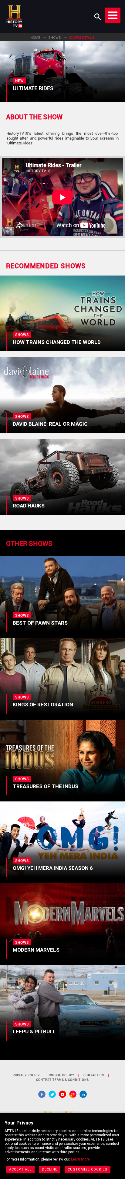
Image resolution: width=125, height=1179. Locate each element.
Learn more (80, 1159)
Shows (54, 38)
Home (35, 38)
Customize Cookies (87, 1169)
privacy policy (26, 1075)
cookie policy (61, 1075)
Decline (49, 1169)
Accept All (20, 1169)
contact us (93, 1075)
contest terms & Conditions (62, 1080)
